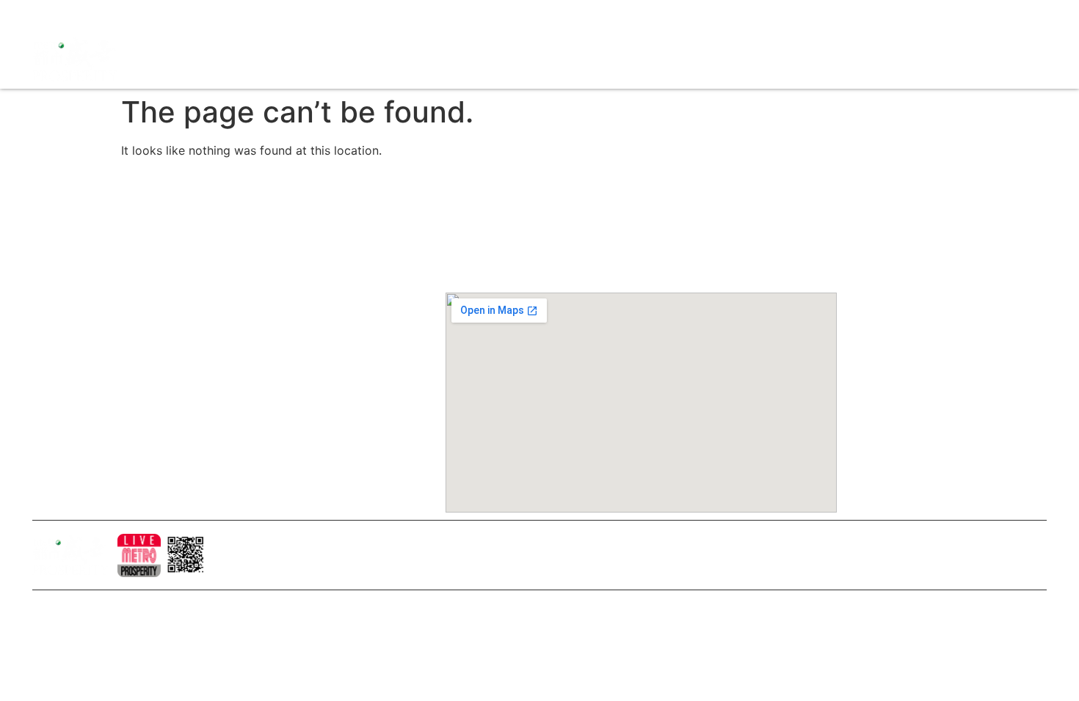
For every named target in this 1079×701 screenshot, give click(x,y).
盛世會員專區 (877, 59)
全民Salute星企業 (621, 59)
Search (815, 59)
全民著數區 (704, 59)
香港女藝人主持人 (283, 386)
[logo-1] (139, 555)
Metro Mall (949, 59)
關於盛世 (262, 262)
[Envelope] (120, 15)
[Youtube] (95, 15)
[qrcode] (186, 555)
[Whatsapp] (146, 15)
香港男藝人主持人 (283, 411)
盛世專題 (764, 59)
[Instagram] (69, 15)
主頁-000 (263, 237)
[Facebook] (43, 15)
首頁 (555, 59)
